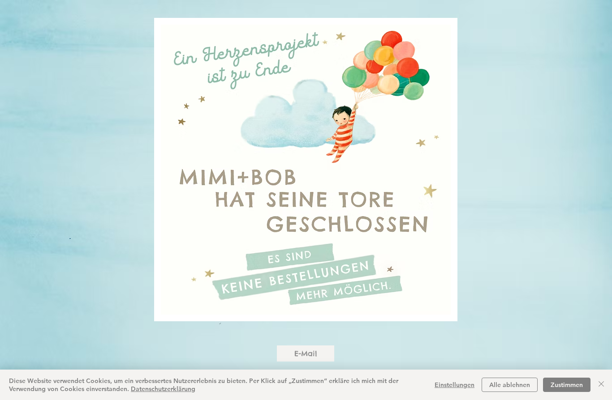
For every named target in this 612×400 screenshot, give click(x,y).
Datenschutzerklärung (163, 389)
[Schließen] (601, 385)
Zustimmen (567, 385)
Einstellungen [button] (454, 385)
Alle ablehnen (509, 385)
